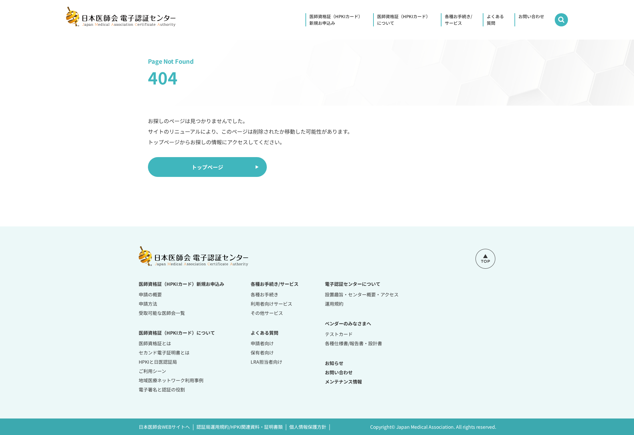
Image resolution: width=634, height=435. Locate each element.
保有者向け (262, 352)
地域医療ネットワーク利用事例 (171, 380)
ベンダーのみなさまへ (348, 323)
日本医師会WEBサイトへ (164, 426)
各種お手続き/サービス (458, 19)
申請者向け (262, 343)
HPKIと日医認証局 (158, 361)
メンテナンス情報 (343, 381)
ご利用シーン (152, 371)
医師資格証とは (155, 343)
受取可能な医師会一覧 (162, 313)
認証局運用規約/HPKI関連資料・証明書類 (239, 426)
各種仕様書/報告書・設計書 (353, 343)
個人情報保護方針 (307, 426)
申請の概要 (150, 294)
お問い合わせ (531, 16)
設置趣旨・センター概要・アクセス (362, 294)
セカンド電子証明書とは (164, 352)
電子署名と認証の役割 (162, 389)
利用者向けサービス (271, 303)
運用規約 (334, 303)
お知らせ (334, 363)
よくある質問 (495, 19)
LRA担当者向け (266, 361)
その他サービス (267, 313)
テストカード (339, 334)
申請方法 (148, 303)
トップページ (207, 167)
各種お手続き (264, 294)
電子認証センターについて (352, 284)
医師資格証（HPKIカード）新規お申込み (336, 19)
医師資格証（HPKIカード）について (403, 19)
